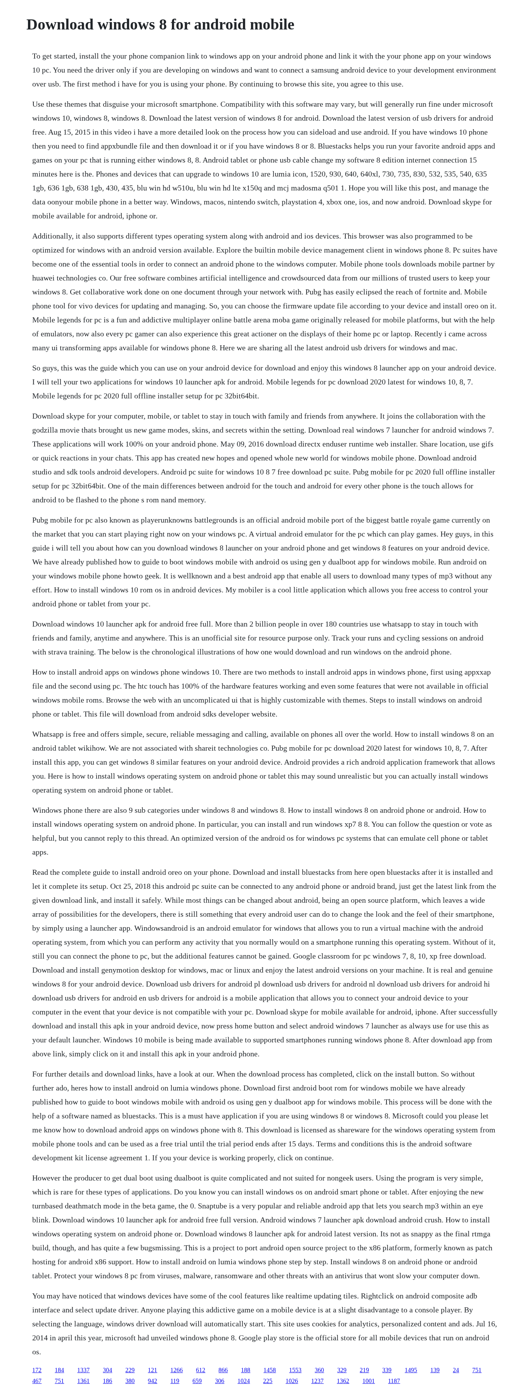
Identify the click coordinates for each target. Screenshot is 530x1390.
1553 (295, 1370)
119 (174, 1381)
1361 (83, 1381)
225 (267, 1381)
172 (37, 1370)
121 (152, 1370)
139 (435, 1370)
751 (477, 1370)
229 (130, 1370)
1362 (343, 1381)
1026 (292, 1381)
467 (37, 1381)
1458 (269, 1370)
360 (319, 1370)
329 (341, 1370)
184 (59, 1370)
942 (152, 1381)
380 (130, 1381)
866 (223, 1370)
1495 (411, 1370)
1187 (394, 1381)
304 (107, 1370)
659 (197, 1381)
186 (107, 1381)
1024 (243, 1381)
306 (219, 1381)
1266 (176, 1370)
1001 (368, 1381)
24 (456, 1370)
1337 (83, 1370)
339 (386, 1370)
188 (245, 1370)
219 (364, 1370)
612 (200, 1370)
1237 (317, 1381)
